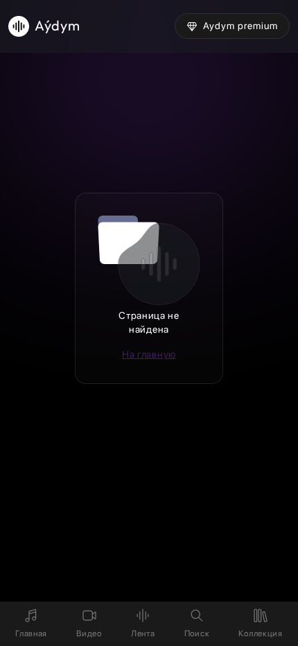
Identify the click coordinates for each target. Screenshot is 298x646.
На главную (149, 354)
